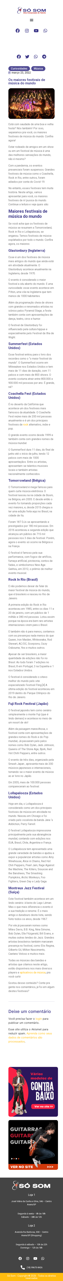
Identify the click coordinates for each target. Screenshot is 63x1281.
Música (38, 68)
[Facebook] (17, 30)
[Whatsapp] (45, 30)
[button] (31, 20)
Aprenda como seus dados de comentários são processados (30, 1037)
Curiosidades (19, 68)
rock (26, 424)
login (39, 1018)
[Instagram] (27, 30)
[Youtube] (36, 30)
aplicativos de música (33, 972)
